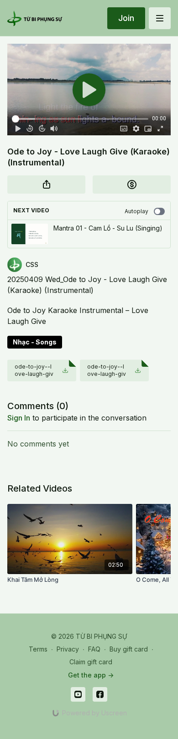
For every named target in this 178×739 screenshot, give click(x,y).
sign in (18, 417)
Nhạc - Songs (35, 342)
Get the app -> (91, 675)
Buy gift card (129, 649)
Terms (38, 649)
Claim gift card (90, 662)
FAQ (94, 649)
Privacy (68, 649)
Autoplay (136, 211)
